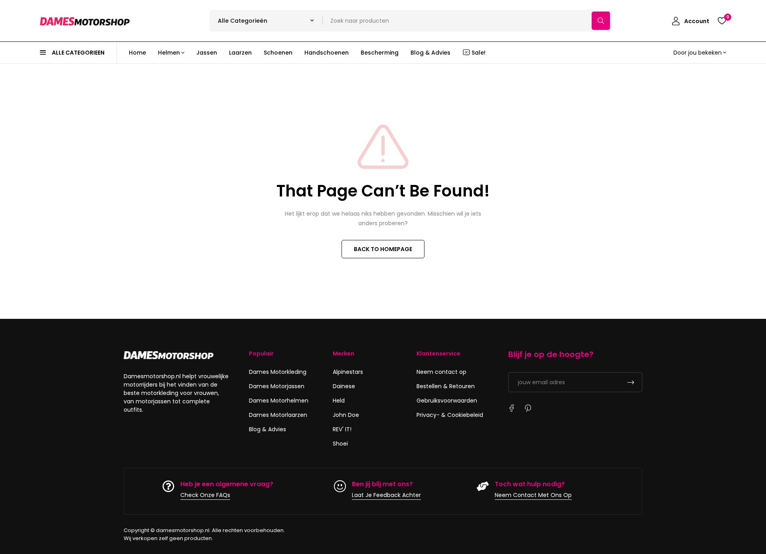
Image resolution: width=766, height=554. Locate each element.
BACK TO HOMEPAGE (383, 249)
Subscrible (631, 382)
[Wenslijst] (721, 20)
